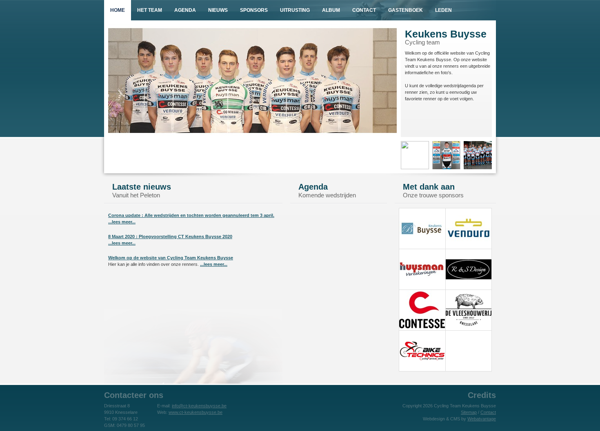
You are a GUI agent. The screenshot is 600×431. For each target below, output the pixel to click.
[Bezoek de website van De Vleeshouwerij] (468, 328)
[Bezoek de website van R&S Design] (468, 287)
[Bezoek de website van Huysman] (422, 287)
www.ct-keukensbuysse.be (195, 412)
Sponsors (254, 10)
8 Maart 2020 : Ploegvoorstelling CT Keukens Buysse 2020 (170, 236)
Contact (364, 10)
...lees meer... (122, 221)
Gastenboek (405, 10)
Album (331, 10)
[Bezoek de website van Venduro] (468, 247)
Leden (443, 10)
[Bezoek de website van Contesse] (422, 328)
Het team (149, 10)
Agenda (185, 10)
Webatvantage (481, 418)
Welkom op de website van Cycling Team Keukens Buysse (170, 257)
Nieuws (218, 10)
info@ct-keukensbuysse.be (199, 405)
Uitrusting (295, 10)
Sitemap (469, 412)
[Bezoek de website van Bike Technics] (422, 369)
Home (117, 10)
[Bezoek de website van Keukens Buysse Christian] (422, 247)
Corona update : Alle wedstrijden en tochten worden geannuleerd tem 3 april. (191, 215)
